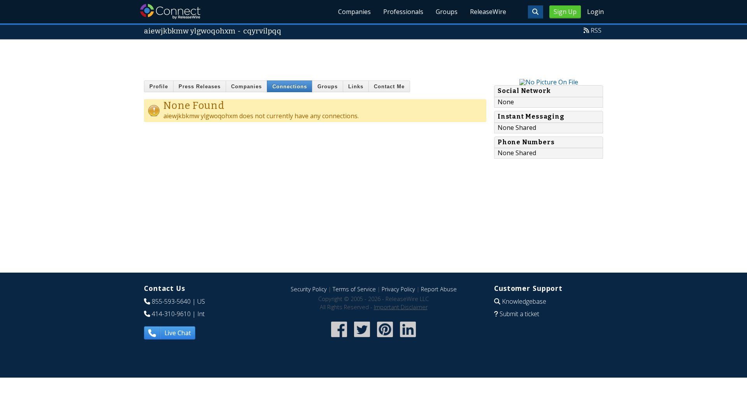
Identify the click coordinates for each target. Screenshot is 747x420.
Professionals (403, 11)
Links (355, 86)
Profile (158, 86)
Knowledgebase (524, 301)
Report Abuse (439, 289)
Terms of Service (354, 289)
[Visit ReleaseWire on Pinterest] (385, 337)
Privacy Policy (398, 289)
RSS (596, 30)
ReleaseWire (488, 11)
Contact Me (389, 86)
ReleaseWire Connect (170, 11)
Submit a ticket (519, 314)
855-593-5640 (171, 301)
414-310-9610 (171, 314)
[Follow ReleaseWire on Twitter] (362, 337)
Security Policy (309, 289)
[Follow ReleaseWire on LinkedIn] (408, 337)
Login (595, 11)
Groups (447, 11)
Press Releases (200, 86)
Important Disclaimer (401, 307)
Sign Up (565, 11)
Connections (289, 86)
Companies (354, 11)
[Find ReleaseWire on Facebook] (339, 337)
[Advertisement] (373, 57)
